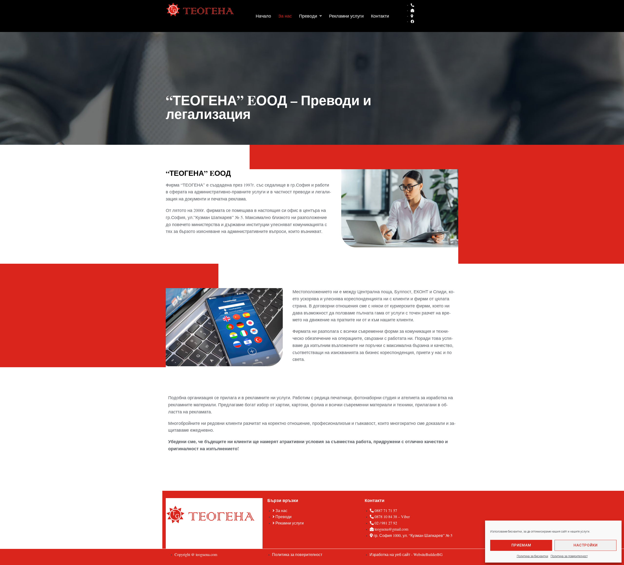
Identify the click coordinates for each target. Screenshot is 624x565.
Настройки (586, 545)
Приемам (521, 545)
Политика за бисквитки (532, 556)
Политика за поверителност (569, 556)
